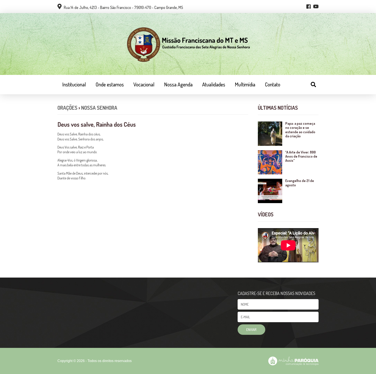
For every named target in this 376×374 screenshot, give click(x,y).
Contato (272, 84)
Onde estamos (110, 84)
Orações (67, 107)
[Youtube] (316, 6)
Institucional (74, 84)
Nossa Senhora (99, 107)
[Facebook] (308, 6)
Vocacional (143, 84)
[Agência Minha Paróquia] (293, 361)
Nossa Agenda (178, 84)
